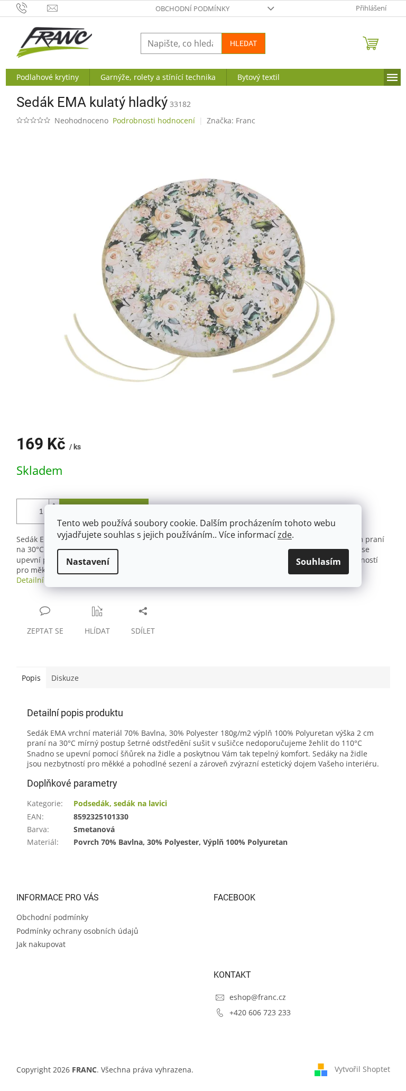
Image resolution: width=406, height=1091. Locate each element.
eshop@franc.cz (257, 997)
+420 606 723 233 (260, 1012)
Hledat (243, 43)
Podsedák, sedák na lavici (120, 803)
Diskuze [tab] (65, 678)
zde (285, 534)
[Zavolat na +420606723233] (32, 7)
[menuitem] (47, 77)
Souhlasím (318, 561)
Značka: (231, 120)
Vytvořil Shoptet (362, 1068)
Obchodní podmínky (192, 8)
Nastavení (87, 561)
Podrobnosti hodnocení (154, 120)
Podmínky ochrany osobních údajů (77, 931)
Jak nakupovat (41, 944)
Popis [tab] (31, 678)
